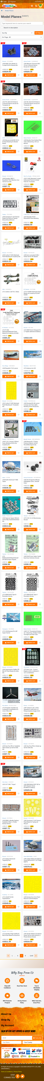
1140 (31, 956)
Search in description (11, 28)
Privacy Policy (18, 1071)
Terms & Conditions (6, 1071)
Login (5, 1)
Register (13, 1)
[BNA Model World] (9, 6)
